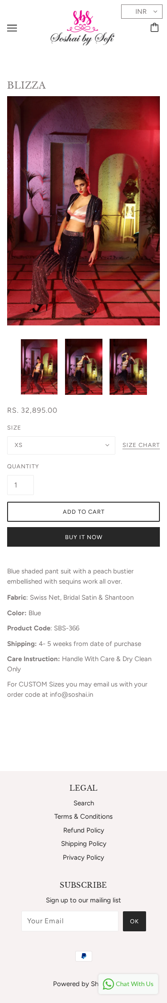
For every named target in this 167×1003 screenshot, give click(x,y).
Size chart (141, 445)
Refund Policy (83, 830)
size (14, 427)
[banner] (82, 27)
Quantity (20, 466)
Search (83, 803)
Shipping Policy (83, 844)
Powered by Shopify (83, 984)
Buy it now (83, 537)
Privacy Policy (83, 857)
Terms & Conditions (83, 816)
